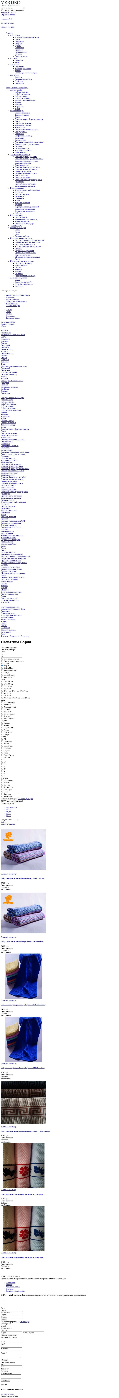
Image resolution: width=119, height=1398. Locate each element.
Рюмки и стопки (21, 175)
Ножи (17, 234)
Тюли (17, 62)
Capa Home (8, 746)
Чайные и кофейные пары (25, 100)
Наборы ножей (21, 217)
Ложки (17, 232)
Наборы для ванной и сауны (26, 73)
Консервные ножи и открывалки (28, 246)
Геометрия (8, 789)
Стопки (18, 267)
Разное (17, 259)
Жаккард (7, 794)
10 (5, 762)
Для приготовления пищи (25, 276)
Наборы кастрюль (22, 194)
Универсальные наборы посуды (27, 190)
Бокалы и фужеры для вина (26, 157)
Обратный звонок (8, 15)
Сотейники (19, 198)
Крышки (18, 205)
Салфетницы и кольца (23, 136)
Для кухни (14, 75)
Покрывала (19, 41)
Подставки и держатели (24, 251)
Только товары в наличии (14, 661)
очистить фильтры (8, 824)
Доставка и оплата (13, 318)
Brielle (6, 744)
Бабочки (7, 785)
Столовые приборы (18, 228)
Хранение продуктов (18, 278)
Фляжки (18, 272)
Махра (6, 673)
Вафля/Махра (9, 668)
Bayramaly (8, 741)
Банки (17, 280)
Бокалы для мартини (23, 163)
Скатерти (18, 77)
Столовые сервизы (22, 113)
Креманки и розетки (23, 125)
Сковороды (19, 196)
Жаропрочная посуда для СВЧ (27, 207)
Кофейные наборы (22, 98)
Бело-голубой (9, 718)
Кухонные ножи (16, 215)
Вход (13, 322)
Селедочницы (20, 140)
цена (8, 814)
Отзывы (9, 314)
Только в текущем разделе (14, 10)
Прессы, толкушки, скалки (25, 253)
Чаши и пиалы (20, 153)
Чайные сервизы (21, 92)
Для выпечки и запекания (25, 211)
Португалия (8, 728)
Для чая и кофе (16, 90)
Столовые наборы (22, 148)
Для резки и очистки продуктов (27, 242)
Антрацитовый (10, 707)
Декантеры (19, 182)
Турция (7, 734)
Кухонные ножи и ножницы (26, 219)
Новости (9, 1285)
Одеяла (18, 46)
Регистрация (6, 322)
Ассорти (7, 709)
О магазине (10, 316)
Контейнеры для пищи (24, 284)
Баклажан (7, 712)
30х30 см (7, 693)
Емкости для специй (23, 282)
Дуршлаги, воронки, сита (25, 244)
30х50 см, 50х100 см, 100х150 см (17, 698)
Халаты (18, 71)
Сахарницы (19, 138)
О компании (10, 1283)
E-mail (3, 1310)
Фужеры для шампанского (16, 301)
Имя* (3, 1344)
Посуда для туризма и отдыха (22, 261)
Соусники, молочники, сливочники (29, 142)
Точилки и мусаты (22, 221)
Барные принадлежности (25, 186)
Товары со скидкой (11, 659)
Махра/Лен (8, 677)
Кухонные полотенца (23, 79)
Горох (6, 792)
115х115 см (8, 686)
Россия (6, 730)
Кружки (18, 102)
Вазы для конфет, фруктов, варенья (29, 119)
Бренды (9, 310)
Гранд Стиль (9, 755)
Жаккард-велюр (10, 670)
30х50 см (7, 696)
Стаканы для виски (22, 178)
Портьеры (19, 60)
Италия (7, 723)
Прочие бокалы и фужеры (25, 184)
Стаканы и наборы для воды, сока (28, 180)
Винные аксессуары (23, 171)
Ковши (17, 201)
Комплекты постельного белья (27, 37)
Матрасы (18, 54)
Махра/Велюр (9, 675)
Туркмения (8, 732)
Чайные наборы (21, 96)
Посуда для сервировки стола (26, 130)
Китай (6, 725)
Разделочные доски (22, 255)
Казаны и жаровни (22, 203)
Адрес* (4, 1353)
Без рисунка (8, 787)
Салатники (19, 134)
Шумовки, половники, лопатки (27, 257)
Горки (17, 121)
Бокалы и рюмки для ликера (26, 169)
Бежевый (7, 716)
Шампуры (19, 274)
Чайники (18, 104)
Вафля (6, 666)
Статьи (8, 312)
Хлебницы (19, 286)
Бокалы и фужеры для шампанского (29, 159)
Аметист (7, 705)
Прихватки (19, 83)
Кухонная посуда (17, 188)
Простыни (19, 50)
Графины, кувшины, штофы (26, 173)
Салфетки (19, 81)
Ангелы (7, 783)
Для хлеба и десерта (23, 123)
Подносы (18, 249)
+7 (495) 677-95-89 (8, 12)
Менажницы (20, 127)
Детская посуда (16, 226)
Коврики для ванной (23, 69)
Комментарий (6, 1373)
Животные (8, 796)
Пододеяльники (21, 56)
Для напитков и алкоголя (20, 155)
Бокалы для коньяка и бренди (26, 161)
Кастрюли (19, 192)
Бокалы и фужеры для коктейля (27, 167)
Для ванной (15, 64)
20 (5, 769)
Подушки (18, 44)
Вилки (17, 230)
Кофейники (19, 107)
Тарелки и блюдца (22, 115)
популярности (11, 807)
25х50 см (7, 689)
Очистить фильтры (25, 799)
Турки (17, 109)
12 (5, 764)
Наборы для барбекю (23, 263)
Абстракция (8, 780)
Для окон (13, 58)
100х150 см (8, 682)
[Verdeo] (10, 6)
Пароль (4, 1315)
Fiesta (6, 753)
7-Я (5, 739)
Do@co (7, 751)
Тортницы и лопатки (23, 150)
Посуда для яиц (21, 132)
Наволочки (19, 48)
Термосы (18, 269)
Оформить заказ (7, 1394)
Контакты (9, 1289)
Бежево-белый (9, 714)
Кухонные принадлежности (21, 238)
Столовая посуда (16, 111)
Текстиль (4, 636)
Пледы (17, 39)
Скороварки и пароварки (25, 209)
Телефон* (5, 1349)
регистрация (24, 1322)
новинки (9, 809)
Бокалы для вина (12, 299)
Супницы (19, 146)
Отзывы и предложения (15, 1291)
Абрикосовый (9, 702)
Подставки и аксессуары (24, 224)
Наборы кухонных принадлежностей (29, 240)
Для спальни (15, 35)
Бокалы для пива (21, 165)
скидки (8, 812)
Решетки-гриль (21, 265)
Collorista (7, 748)
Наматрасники (20, 52)
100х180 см (8, 684)
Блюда (17, 117)
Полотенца (19, 67)
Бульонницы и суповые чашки (27, 144)
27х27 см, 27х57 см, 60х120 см (16, 691)
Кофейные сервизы (22, 94)
